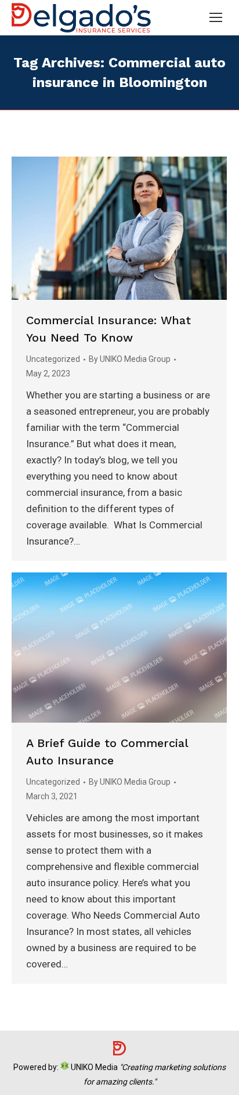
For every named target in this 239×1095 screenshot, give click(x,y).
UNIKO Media (93, 1067)
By (130, 359)
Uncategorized (53, 359)
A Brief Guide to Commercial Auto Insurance (107, 751)
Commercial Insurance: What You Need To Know (108, 329)
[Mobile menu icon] (215, 17)
